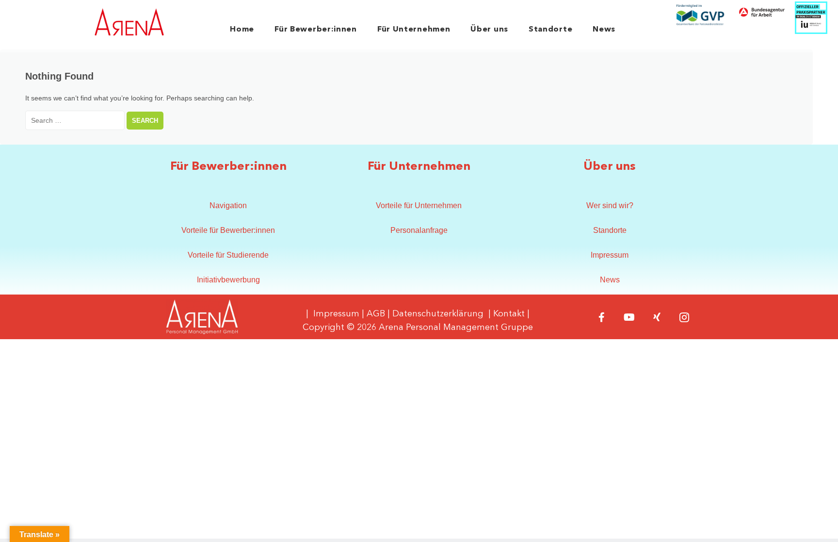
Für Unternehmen (414, 29)
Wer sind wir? (609, 205)
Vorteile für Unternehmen (419, 205)
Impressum (609, 255)
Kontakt (509, 314)
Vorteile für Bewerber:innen (228, 230)
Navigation (228, 205)
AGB (376, 314)
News (604, 29)
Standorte (550, 29)
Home (242, 29)
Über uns (489, 29)
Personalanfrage (419, 230)
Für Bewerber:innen (315, 29)
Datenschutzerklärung (437, 314)
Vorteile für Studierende (228, 255)
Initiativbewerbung (228, 280)
